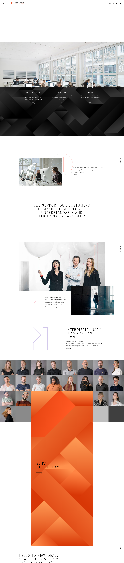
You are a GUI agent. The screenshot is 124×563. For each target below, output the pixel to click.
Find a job (39, 473)
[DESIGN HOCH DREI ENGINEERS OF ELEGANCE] (11, 3)
